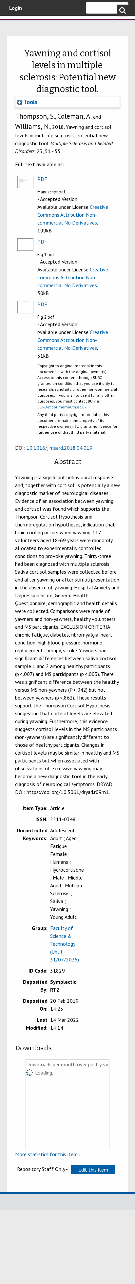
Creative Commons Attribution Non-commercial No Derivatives (72, 215)
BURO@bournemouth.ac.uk (62, 407)
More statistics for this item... (48, 1154)
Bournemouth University (15, 24)
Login (15, 8)
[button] (93, 1169)
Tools (29, 102)
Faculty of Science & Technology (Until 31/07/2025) (64, 944)
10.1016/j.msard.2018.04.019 (59, 447)
